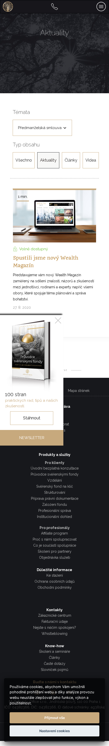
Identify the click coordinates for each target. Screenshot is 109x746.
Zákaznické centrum (54, 615)
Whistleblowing (54, 634)
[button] (42, 128)
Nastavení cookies (54, 731)
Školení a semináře (54, 651)
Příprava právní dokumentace (54, 498)
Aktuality (48, 160)
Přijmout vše (54, 718)
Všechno (23, 160)
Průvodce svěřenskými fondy (55, 474)
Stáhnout (31, 418)
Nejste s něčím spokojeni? (54, 628)
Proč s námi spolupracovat (55, 539)
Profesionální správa (54, 511)
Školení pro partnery (54, 551)
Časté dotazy (54, 664)
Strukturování (54, 492)
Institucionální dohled (54, 517)
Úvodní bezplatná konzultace (55, 468)
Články (71, 160)
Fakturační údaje (55, 621)
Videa (90, 160)
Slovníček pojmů (54, 670)
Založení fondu (54, 505)
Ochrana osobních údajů (54, 581)
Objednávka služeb (54, 557)
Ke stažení (54, 575)
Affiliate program (54, 533)
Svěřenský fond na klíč (54, 486)
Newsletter (31, 438)
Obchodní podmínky (55, 587)
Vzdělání (54, 480)
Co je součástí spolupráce (54, 545)
